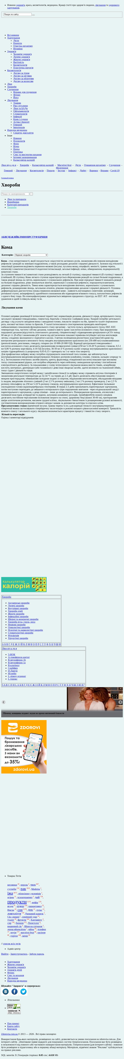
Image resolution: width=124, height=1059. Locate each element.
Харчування (13, 38)
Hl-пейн (12, 673)
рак (23, 888)
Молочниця (62, 168)
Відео (16, 146)
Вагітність (18, 62)
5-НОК (11, 654)
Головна (4, 178)
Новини (17, 138)
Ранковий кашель (34, 913)
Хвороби (11, 86)
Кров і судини (20, 119)
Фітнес (16, 95)
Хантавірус (36, 920)
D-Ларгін (13, 670)
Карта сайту (13, 1026)
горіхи (14, 935)
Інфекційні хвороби (18, 616)
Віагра (10, 910)
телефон (42, 929)
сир (9, 923)
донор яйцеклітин (16, 929)
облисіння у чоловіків (29, 893)
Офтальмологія (21, 111)
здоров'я (20, 5)
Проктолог (33, 923)
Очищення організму (95, 165)
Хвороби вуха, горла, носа (21, 622)
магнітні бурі (27, 932)
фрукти (22, 919)
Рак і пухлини (20, 105)
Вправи (104, 170)
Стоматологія (20, 114)
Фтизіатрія (13, 635)
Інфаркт (72, 170)
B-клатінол (13, 665)
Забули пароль (36, 954)
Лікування (12, 100)
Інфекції (17, 116)
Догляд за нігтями (22, 76)
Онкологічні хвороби (19, 627)
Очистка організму (23, 46)
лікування (100, 5)
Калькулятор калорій (24, 160)
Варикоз (94, 170)
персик (24, 885)
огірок (10, 897)
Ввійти (4, 954)
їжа (10, 893)
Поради (51, 170)
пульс (39, 910)
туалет (10, 920)
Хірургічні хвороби (18, 638)
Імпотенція (19, 127)
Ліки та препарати (16, 199)
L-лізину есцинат (17, 676)
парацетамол (35, 906)
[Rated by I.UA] (14, 1008)
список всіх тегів (12, 943)
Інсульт (61, 170)
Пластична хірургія (23, 67)
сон (20, 910)
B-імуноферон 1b (17, 660)
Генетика (18, 152)
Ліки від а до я (8, 165)
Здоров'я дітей (14, 970)
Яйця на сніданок (33, 926)
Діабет (83, 170)
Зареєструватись (18, 954)
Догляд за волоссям (23, 81)
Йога (15, 97)
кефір (35, 902)
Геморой (17, 124)
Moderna (35, 889)
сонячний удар (29, 917)
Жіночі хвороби (16, 613)
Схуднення (12, 89)
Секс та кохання (15, 975)
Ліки (9, 84)
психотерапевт (25, 897)
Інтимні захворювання (25, 157)
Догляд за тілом (21, 73)
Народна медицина (17, 130)
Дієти (16, 40)
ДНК (30, 910)
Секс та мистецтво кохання (27, 154)
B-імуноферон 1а (17, 662)
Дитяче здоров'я (21, 57)
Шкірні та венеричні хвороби (23, 619)
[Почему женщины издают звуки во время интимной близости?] (62, 699)
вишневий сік (14, 926)
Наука (16, 149)
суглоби (11, 889)
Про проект (13, 1023)
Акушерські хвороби (18, 603)
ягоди (10, 906)
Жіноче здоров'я (21, 59)
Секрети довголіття (23, 133)
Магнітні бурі (64, 165)
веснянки (12, 885)
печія (13, 932)
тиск (33, 884)
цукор (20, 906)
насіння (41, 932)
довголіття (14, 913)
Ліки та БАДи (20, 108)
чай (37, 897)
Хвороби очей (15, 611)
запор (25, 936)
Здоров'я (11, 51)
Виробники (13, 202)
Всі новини (13, 35)
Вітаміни (18, 48)
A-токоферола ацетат (19, 657)
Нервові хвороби (17, 624)
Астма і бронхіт (21, 122)
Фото (16, 143)
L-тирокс (12, 679)
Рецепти (17, 43)
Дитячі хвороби (16, 605)
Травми (17, 103)
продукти (17, 901)
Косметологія (20, 65)
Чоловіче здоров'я (22, 54)
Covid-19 (114, 170)
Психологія (19, 141)
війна (31, 929)
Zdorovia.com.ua (9, 1034)
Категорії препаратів (18, 204)
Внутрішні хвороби (18, 608)
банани (20, 923)
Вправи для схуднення (24, 92)
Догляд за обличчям (23, 78)
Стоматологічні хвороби (20, 632)
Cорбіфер (13, 668)
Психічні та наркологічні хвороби (25, 630)
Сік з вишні (13, 917)
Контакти (12, 1029)
